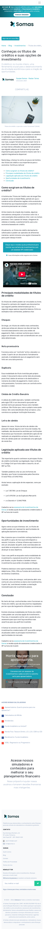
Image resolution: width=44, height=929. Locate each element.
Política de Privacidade (10, 862)
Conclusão (10, 181)
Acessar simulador (22, 15)
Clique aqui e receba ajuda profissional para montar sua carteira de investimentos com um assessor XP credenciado (22, 247)
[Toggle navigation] (39, 3)
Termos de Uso (7, 865)
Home (4, 46)
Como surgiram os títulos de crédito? (20, 171)
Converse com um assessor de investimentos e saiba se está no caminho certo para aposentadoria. (22, 673)
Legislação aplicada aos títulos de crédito (21, 176)
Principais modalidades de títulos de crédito (22, 173)
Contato (5, 858)
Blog (10, 46)
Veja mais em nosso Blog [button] (10, 38)
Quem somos (7, 852)
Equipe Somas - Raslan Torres (27, 78)
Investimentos (20, 46)
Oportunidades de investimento (18, 178)
